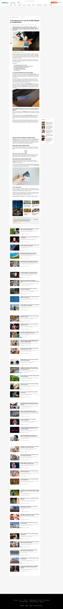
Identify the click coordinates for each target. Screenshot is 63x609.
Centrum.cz (22, 605)
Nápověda (42, 601)
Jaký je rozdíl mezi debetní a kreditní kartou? (21, 67)
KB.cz (27, 196)
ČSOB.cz (29, 196)
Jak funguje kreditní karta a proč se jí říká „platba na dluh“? (23, 66)
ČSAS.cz (32, 196)
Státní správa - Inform (15, 17)
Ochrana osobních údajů (23, 601)
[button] (11, 36)
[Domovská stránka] (10, 17)
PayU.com (36, 196)
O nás (20, 600)
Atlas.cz (26, 605)
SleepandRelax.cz (18, 196)
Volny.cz (31, 605)
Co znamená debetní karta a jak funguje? (20, 65)
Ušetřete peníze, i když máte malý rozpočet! (19, 153)
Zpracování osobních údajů (33, 601)
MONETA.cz (23, 196)
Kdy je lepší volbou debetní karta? (19, 68)
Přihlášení (54, 2)
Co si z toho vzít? (17, 70)
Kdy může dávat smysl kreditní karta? (20, 69)
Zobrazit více (47, 142)
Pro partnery (16, 600)
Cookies (39, 600)
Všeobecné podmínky (32, 600)
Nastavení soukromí (46, 600)
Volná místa (25, 600)
